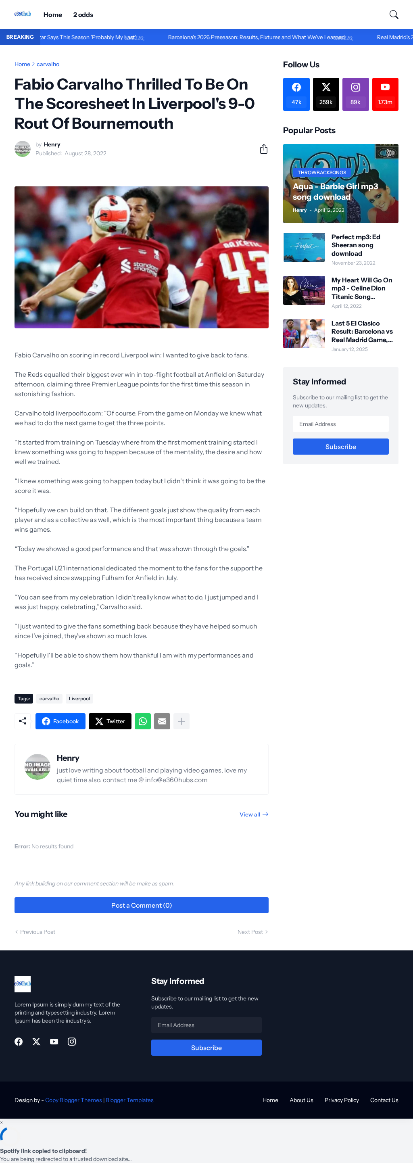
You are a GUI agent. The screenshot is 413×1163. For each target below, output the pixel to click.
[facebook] (19, 1042)
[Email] (162, 721)
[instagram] (72, 1042)
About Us (301, 1100)
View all (250, 814)
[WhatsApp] (143, 721)
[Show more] (181, 721)
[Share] (260, 149)
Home (53, 14)
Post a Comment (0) (141, 905)
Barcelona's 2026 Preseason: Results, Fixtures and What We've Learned (229, 37)
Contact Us (384, 1100)
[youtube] (54, 1042)
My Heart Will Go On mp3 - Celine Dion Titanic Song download (362, 288)
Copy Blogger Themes (73, 1100)
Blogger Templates (130, 1100)
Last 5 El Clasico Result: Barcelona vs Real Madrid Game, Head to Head (362, 331)
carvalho (48, 64)
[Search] (390, 14)
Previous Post (37, 931)
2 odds (83, 14)
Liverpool (79, 698)
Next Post (250, 931)
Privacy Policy (342, 1100)
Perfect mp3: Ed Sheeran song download (356, 245)
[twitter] (36, 1042)
